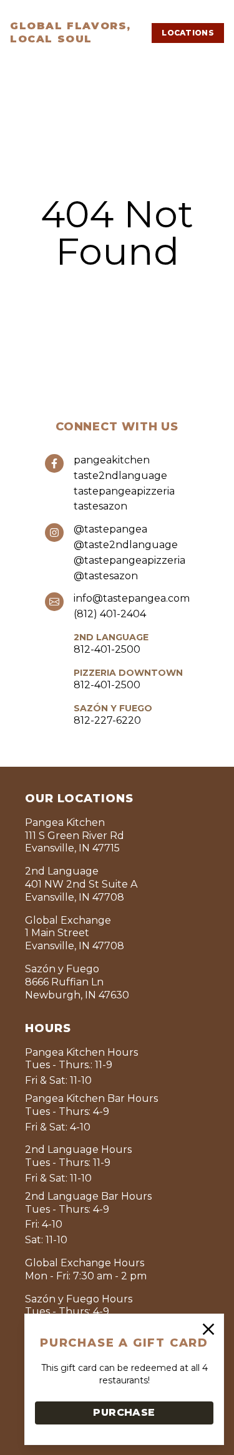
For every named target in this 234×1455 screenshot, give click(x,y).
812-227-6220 (107, 720)
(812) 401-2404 (110, 614)
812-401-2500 (107, 649)
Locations (188, 32)
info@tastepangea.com (132, 598)
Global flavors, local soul (70, 32)
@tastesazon (106, 576)
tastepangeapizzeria (124, 491)
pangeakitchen (112, 460)
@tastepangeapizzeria (129, 560)
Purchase (124, 1412)
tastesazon (100, 506)
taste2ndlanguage (120, 475)
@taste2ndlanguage (126, 545)
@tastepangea (110, 529)
